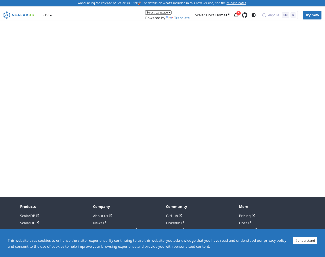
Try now (312, 15)
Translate (182, 17)
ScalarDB (27, 215)
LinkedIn (173, 223)
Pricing (245, 215)
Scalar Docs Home (210, 15)
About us (100, 215)
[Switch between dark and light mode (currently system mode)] (253, 15)
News (97, 223)
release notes (236, 3)
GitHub (172, 215)
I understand (305, 240)
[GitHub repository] (244, 15)
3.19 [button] (45, 15)
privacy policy (275, 240)
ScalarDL (27, 223)
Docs (243, 223)
